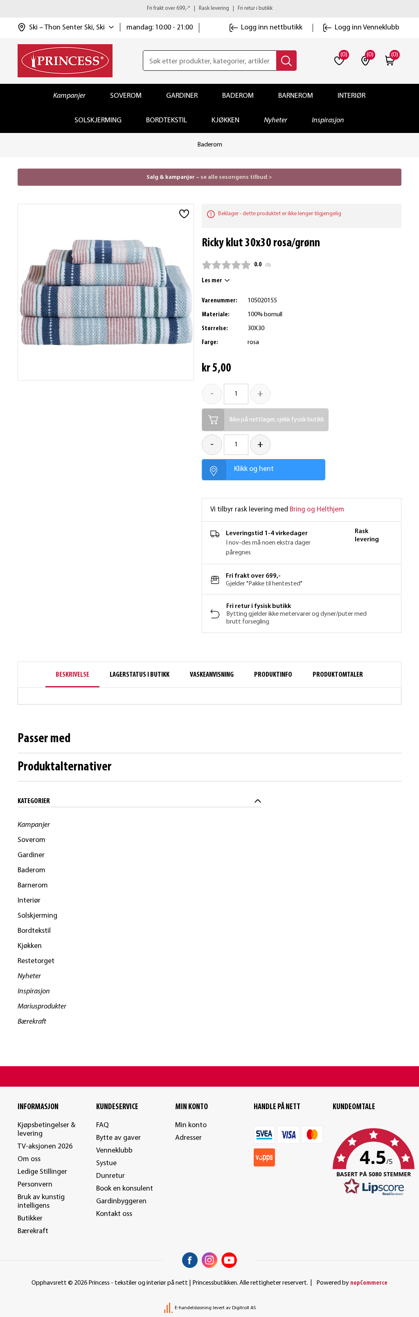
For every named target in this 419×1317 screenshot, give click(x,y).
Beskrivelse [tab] (72, 675)
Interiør (351, 96)
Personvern (35, 1185)
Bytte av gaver (118, 1138)
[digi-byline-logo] (169, 1308)
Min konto (191, 1125)
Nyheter (275, 120)
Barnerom (295, 96)
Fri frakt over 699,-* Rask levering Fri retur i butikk (210, 8)
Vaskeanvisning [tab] (212, 675)
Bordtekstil (166, 120)
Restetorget (36, 961)
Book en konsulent (124, 1189)
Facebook (190, 1260)
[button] (367, 1162)
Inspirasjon (328, 120)
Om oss (29, 1159)
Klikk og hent (254, 469)
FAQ (102, 1125)
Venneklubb (114, 1151)
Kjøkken (225, 120)
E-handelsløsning (193, 1308)
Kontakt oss (114, 1214)
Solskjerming (98, 120)
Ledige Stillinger (42, 1172)
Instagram (209, 1260)
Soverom (126, 96)
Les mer (212, 280)
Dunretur (110, 1176)
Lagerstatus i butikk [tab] (139, 675)
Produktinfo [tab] (273, 675)
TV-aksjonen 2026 (45, 1146)
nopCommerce (368, 1283)
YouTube (229, 1260)
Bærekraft (32, 1022)
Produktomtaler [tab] (338, 675)
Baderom (238, 96)
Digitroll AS (244, 1308)
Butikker (30, 1218)
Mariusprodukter (42, 1007)
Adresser (188, 1138)
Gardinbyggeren (121, 1201)
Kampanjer (69, 96)
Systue (106, 1163)
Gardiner (182, 96)
